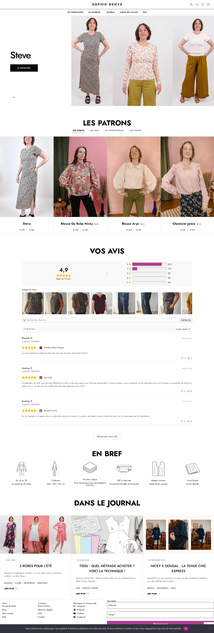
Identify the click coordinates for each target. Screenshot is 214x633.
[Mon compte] (191, 4)
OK (186, 628)
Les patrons (94, 12)
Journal (111, 12)
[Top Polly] (41, 377)
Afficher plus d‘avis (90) (107, 436)
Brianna (8, 583)
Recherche (186, 319)
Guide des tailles (129, 12)
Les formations (75, 12)
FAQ (145, 12)
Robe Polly (43, 583)
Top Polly (48, 377)
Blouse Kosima (50, 410)
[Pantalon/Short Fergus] (41, 347)
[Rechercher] (197, 4)
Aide (78, 588)
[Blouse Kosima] (41, 410)
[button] (11, 98)
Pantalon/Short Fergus (54, 347)
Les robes (135, 130)
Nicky (173, 588)
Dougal (150, 588)
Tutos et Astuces (90, 588)
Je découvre (24, 68)
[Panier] (208, 5)
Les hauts (78, 130)
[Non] (210, 628)
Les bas (94, 130)
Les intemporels (114, 130)
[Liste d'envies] (202, 5)
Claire (18, 583)
